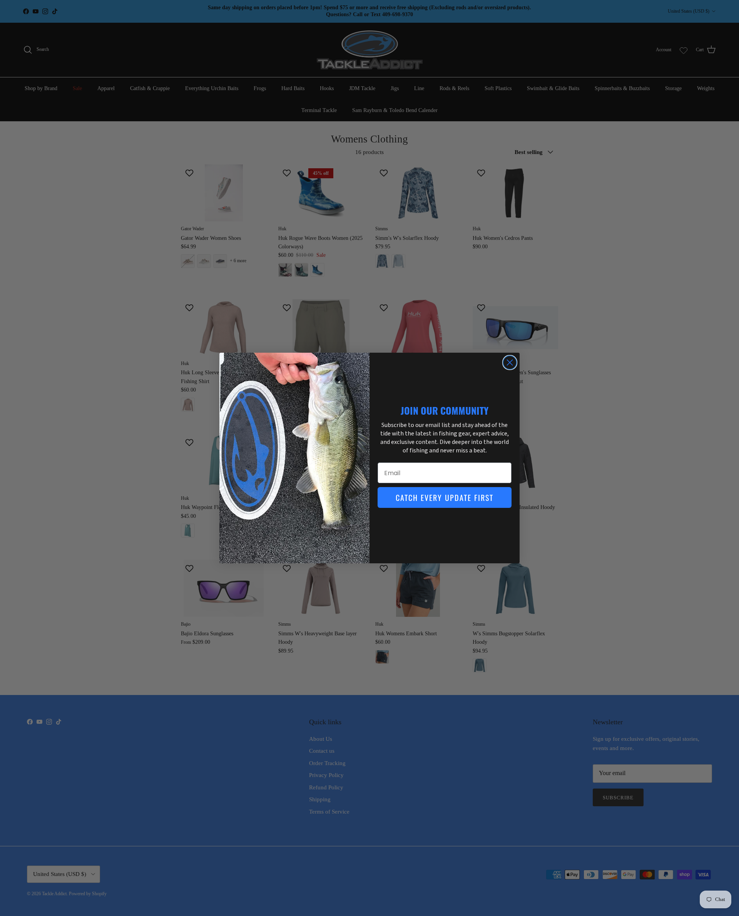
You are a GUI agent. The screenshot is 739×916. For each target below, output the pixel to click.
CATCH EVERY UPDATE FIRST (444, 497)
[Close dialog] (510, 362)
